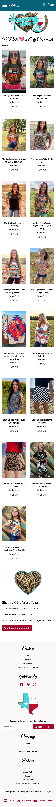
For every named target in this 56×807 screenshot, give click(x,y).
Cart (50, 4)
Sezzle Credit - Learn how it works (28, 784)
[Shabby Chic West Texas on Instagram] (34, 685)
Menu (13, 6)
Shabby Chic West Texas (29, 792)
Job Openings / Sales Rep (28, 752)
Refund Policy (28, 772)
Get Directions (17, 627)
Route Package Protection (28, 667)
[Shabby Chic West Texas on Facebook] (21, 685)
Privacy (28, 776)
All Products (28, 664)
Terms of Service (28, 780)
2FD (50, 792)
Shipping (28, 768)
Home (28, 656)
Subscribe (43, 726)
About (28, 744)
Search (28, 660)
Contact (28, 748)
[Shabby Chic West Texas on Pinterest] (28, 685)
